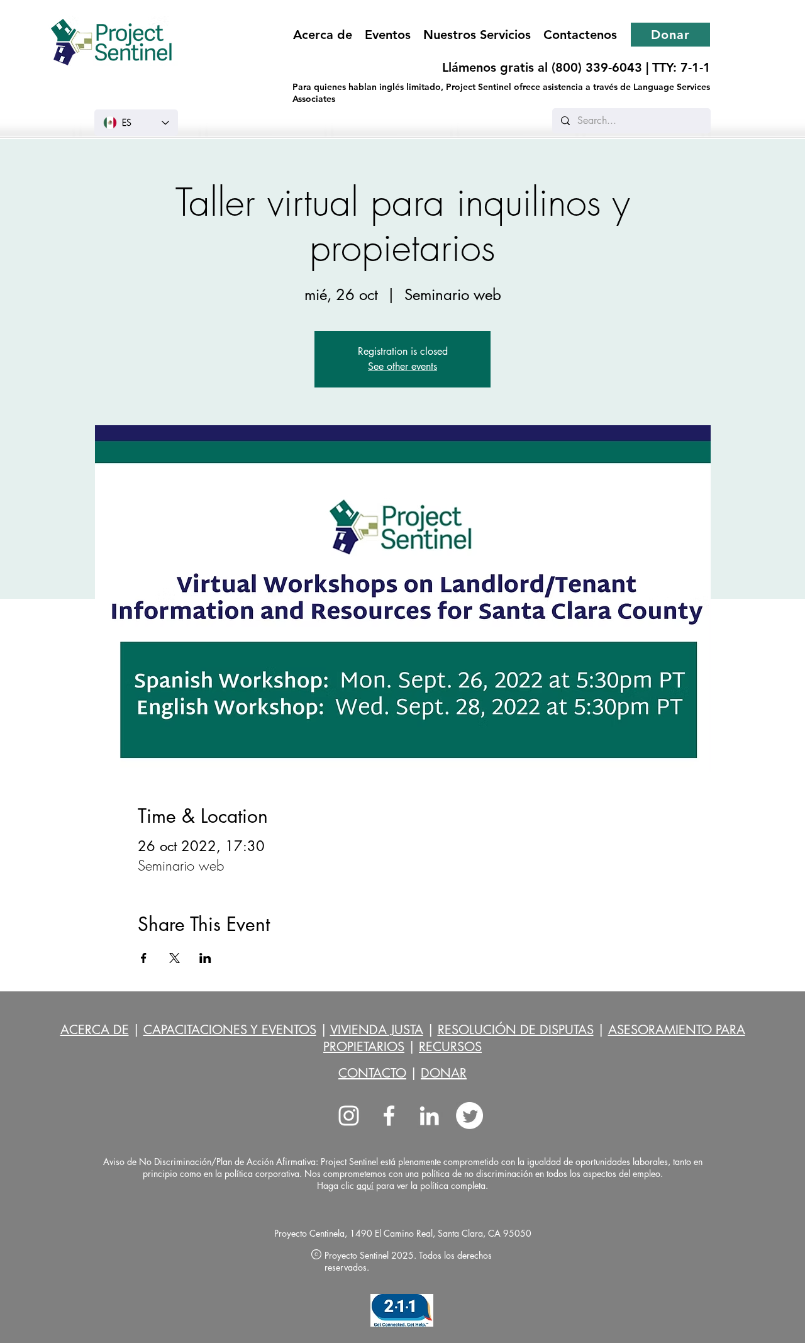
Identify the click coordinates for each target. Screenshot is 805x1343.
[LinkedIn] (429, 1115)
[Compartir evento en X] (174, 958)
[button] (477, 34)
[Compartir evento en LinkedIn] (205, 958)
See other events (402, 366)
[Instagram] (348, 1115)
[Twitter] (469, 1115)
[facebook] (388, 1115)
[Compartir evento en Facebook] (144, 958)
